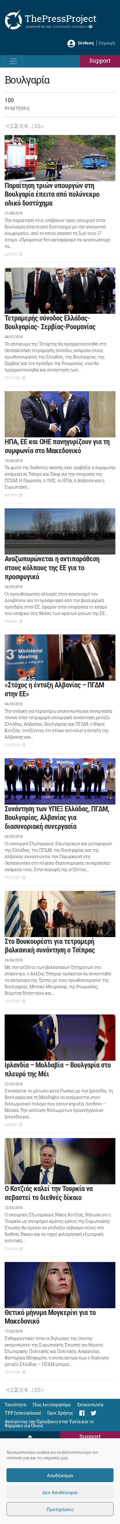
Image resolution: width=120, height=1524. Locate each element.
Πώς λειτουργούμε (52, 1404)
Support (100, 60)
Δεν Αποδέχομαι (60, 1492)
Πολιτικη (12, 377)
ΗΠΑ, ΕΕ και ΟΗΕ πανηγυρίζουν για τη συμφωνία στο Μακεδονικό (57, 446)
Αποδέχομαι (60, 1475)
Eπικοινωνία (90, 1404)
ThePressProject (61, 18)
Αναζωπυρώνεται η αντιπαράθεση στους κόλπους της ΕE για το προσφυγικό (52, 568)
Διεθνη (11, 254)
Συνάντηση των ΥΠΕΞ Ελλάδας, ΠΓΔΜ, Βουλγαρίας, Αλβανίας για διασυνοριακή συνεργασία (57, 818)
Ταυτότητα (15, 1404)
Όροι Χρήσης (60, 1413)
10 (36, 125)
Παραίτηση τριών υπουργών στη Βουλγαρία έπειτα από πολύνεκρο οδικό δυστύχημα (52, 194)
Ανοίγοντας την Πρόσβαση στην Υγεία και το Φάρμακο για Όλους (49, 1423)
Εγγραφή (107, 43)
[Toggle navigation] (13, 61)
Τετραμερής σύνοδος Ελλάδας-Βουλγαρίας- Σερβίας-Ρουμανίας (50, 322)
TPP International (23, 1413)
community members (70, 26)
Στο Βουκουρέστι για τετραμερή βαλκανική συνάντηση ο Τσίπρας (50, 946)
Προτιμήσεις (60, 1509)
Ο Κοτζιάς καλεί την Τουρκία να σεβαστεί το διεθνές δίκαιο (49, 1193)
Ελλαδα (11, 1248)
